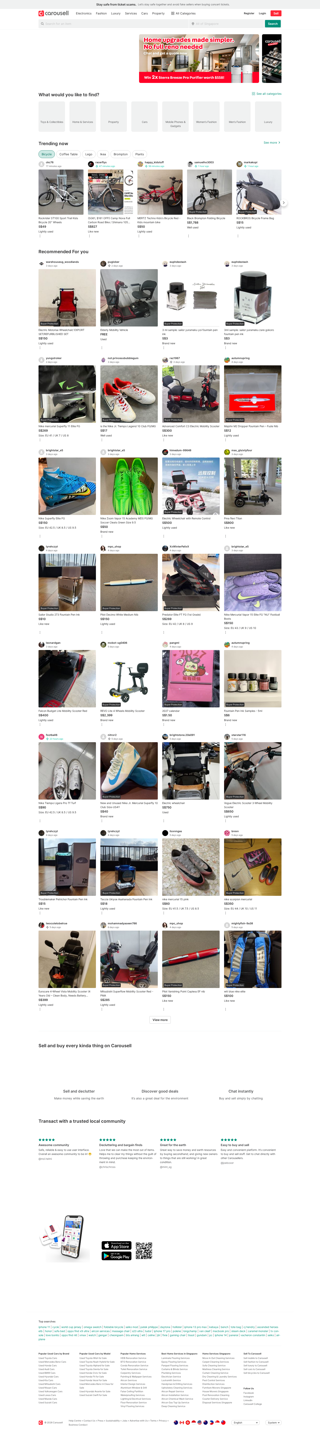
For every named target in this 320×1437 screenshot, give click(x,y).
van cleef (204, 1331)
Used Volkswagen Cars (50, 1391)
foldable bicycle (113, 1327)
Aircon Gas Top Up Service (175, 1402)
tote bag (236, 1327)
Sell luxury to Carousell (255, 1365)
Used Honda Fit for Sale (91, 1376)
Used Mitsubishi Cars (49, 1384)
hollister (177, 1327)
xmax (82, 1335)
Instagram (249, 1396)
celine (151, 1335)
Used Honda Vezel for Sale (93, 1380)
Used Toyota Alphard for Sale (94, 1365)
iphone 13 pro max (195, 1327)
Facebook (249, 1392)
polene (177, 1331)
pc (210, 1335)
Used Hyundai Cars (49, 1376)
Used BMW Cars (47, 1372)
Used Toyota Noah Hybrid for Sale (97, 1361)
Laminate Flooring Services (175, 1358)
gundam (202, 1335)
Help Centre (75, 1420)
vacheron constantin (253, 1335)
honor (48, 1331)
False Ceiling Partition (132, 1391)
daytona (165, 1327)
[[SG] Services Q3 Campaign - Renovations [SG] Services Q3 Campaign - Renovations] (199, 58)
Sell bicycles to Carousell (257, 1372)
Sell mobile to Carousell (256, 1358)
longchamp (190, 1331)
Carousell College (253, 1404)
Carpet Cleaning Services (215, 1361)
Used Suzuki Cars (48, 1402)
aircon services (100, 1331)
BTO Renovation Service (133, 1361)
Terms (153, 1420)
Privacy (163, 1420)
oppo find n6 (69, 1335)
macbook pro (221, 1331)
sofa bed (59, 1331)
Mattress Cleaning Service (216, 1369)
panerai (233, 1335)
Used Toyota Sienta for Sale (93, 1369)
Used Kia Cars (46, 1380)
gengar (102, 1335)
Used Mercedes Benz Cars (52, 1361)
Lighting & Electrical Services (136, 1398)
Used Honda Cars (48, 1365)
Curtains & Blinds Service (174, 1369)
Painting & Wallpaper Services (136, 1376)
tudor (148, 1331)
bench (224, 1327)
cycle (55, 1327)
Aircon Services (129, 1380)
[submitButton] (273, 23)
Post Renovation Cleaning (215, 1395)
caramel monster (258, 1331)
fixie (164, 1335)
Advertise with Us (139, 1420)
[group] (160, 58)
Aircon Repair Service (172, 1391)
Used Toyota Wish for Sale (93, 1358)
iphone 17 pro (162, 1331)
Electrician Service (171, 1376)
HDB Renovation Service (133, 1358)
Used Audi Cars (46, 1369)
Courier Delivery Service (215, 1398)
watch (92, 1335)
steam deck (238, 1331)
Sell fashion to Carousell (256, 1361)
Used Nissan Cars (48, 1387)
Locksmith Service (171, 1380)
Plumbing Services (171, 1372)
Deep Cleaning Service (173, 1406)
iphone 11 (44, 1327)
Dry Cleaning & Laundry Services (219, 1376)
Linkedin (248, 1400)
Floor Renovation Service (134, 1402)
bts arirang (132, 1335)
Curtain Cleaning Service (215, 1372)
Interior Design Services (133, 1384)
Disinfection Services (213, 1384)
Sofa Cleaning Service (214, 1365)
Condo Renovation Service (134, 1365)
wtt (143, 1335)
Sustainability (113, 1420)
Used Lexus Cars (47, 1395)
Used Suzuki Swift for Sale (93, 1395)
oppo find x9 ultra (78, 1331)
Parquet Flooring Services (174, 1365)
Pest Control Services (213, 1380)
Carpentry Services (131, 1372)
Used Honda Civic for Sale (93, 1372)
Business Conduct (78, 1424)
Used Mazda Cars (48, 1398)
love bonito (52, 1335)
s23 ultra (137, 1331)
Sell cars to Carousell (254, 1369)
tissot (191, 1335)
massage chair (121, 1331)
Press (100, 1420)
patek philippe (149, 1327)
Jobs (124, 1420)
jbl (158, 1335)
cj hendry (249, 1327)
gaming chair (178, 1335)
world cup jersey (71, 1327)
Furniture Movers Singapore (216, 1387)
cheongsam (116, 1335)
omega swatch (92, 1327)
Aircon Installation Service (175, 1395)
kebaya (213, 1327)
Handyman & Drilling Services (176, 1384)
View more (160, 1020)
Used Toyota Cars (48, 1358)
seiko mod (132, 1327)
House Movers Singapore (215, 1391)
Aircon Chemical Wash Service (177, 1398)
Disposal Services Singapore (217, 1402)
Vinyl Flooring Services (132, 1406)
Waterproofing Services (133, 1395)
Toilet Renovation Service (134, 1369)
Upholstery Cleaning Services (176, 1387)
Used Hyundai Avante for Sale (94, 1391)
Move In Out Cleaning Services (218, 1358)
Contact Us (89, 1420)
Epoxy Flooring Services (173, 1361)
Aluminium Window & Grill (134, 1387)
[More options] (40, 236)
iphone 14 (221, 1335)
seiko (271, 1335)
